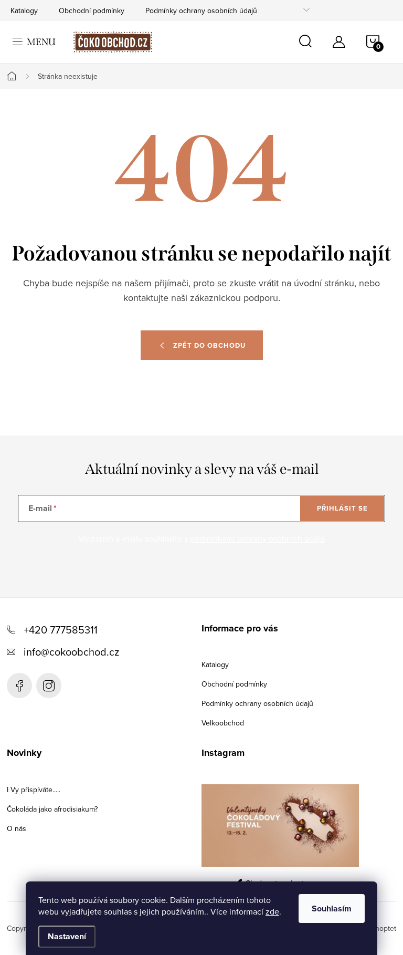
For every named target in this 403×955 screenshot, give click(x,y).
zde (272, 911)
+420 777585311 (61, 629)
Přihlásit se (342, 508)
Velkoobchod (223, 723)
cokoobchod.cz (48, 685)
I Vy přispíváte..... (33, 789)
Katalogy (24, 10)
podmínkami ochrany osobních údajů (257, 538)
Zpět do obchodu (209, 345)
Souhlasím (332, 908)
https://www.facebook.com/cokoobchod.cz (19, 685)
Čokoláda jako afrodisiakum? (52, 809)
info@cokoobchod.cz (71, 651)
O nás (16, 828)
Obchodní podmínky (91, 10)
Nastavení (67, 936)
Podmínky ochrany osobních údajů (201, 10)
